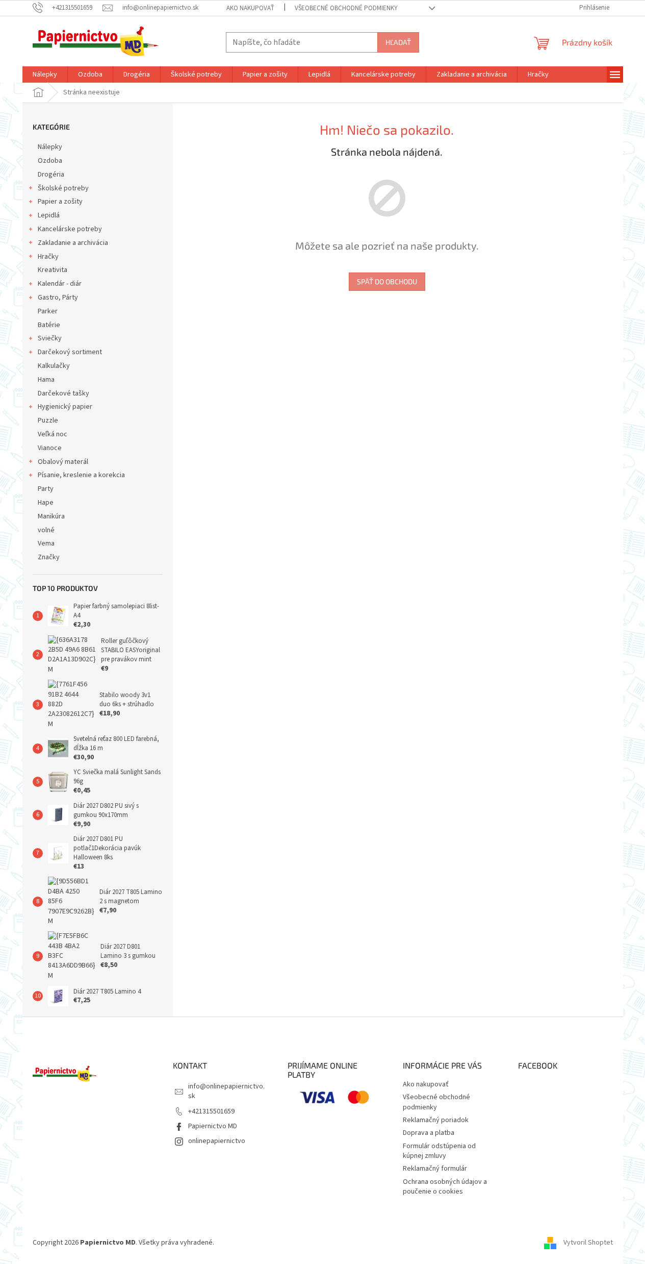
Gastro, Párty (58, 297)
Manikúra (51, 516)
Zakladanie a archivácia (73, 243)
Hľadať (398, 42)
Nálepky (50, 147)
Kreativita (52, 270)
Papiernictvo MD (212, 1126)
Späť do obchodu (387, 281)
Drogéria (51, 174)
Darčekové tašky (63, 393)
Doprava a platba (428, 1133)
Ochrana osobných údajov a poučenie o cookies (445, 1187)
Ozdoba (50, 161)
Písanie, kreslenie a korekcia (81, 475)
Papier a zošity (60, 201)
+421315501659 (211, 1111)
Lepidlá (49, 215)
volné (46, 530)
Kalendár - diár (60, 284)
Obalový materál (63, 462)
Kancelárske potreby (70, 229)
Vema (46, 543)
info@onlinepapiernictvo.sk (226, 1091)
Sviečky (50, 338)
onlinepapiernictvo (216, 1141)
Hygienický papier (65, 407)
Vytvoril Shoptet (588, 1242)
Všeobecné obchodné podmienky (346, 8)
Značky (49, 557)
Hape (46, 503)
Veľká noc (52, 434)
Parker (48, 311)
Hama (46, 380)
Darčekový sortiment (70, 352)
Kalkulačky (54, 366)
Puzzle (48, 420)
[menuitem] (44, 74)
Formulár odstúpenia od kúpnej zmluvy (439, 1151)
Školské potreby (63, 188)
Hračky (48, 257)
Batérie (49, 325)
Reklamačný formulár (435, 1168)
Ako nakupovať (250, 8)
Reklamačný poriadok (436, 1120)
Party (46, 489)
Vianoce (50, 448)
